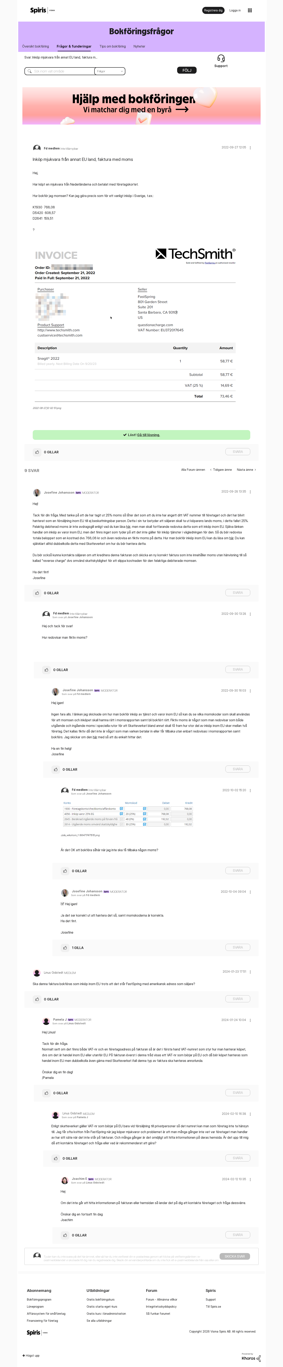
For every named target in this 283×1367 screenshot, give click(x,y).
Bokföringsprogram (39, 1299)
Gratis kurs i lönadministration (106, 1313)
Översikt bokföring (35, 46)
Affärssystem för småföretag (46, 1313)
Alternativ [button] (187, 71)
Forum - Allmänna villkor (161, 1299)
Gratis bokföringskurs (101, 1299)
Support (211, 1299)
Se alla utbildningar (99, 1320)
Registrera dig (213, 10)
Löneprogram (35, 1306)
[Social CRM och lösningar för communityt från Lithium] (251, 1357)
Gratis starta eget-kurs (102, 1306)
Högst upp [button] (32, 1355)
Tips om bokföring (112, 46)
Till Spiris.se (213, 1306)
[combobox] (71, 71)
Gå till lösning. (148, 435)
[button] (250, 147)
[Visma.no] (42, 10)
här (128, 527)
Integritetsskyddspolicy (161, 1306)
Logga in (235, 10)
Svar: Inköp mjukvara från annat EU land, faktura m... (60, 57)
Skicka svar (235, 1256)
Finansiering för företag (42, 1320)
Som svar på (72, 617)
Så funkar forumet (158, 1313)
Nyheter (139, 46)
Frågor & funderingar (74, 46)
